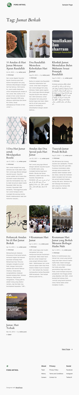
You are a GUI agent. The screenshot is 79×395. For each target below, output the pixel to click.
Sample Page (67, 5)
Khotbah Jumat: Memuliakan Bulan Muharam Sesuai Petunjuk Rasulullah (62, 68)
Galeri (9, 334)
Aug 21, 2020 (56, 155)
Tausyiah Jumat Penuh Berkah (60, 150)
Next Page (67, 349)
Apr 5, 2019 (33, 244)
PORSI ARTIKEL (20, 5)
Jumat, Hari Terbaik (12, 327)
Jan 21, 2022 (10, 161)
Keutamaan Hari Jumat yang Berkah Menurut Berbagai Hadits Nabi (62, 242)
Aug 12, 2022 (56, 78)
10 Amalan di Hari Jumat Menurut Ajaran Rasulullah (16, 65)
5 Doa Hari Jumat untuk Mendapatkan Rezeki (15, 153)
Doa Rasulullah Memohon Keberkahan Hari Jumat (38, 67)
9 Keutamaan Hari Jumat (38, 239)
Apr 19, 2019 (10, 247)
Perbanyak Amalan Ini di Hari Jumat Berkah (16, 240)
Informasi (11, 75)
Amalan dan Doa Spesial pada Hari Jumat (38, 151)
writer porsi (22, 72)
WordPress (19, 387)
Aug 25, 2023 (33, 75)
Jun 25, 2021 (33, 158)
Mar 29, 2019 (10, 332)
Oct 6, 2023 (10, 72)
